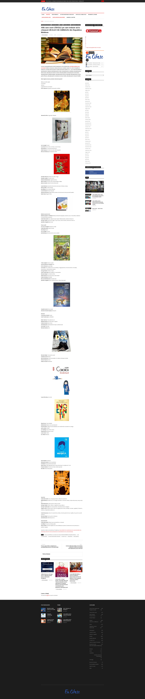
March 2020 (87, 117)
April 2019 (87, 137)
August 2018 (87, 152)
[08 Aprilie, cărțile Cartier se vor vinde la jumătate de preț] (43, 610)
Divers (90, 624)
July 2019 (87, 132)
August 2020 (87, 108)
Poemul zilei (91, 627)
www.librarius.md (69, 530)
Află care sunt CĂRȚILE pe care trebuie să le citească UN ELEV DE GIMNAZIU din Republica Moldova (60, 534)
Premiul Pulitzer (92, 617)
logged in (48, 595)
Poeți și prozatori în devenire (94, 642)
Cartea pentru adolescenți (59, 17)
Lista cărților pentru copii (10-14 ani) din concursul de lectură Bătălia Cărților (97, 195)
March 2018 (87, 161)
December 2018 (88, 144)
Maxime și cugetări (71, 17)
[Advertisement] (80, 642)
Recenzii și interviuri (93, 662)
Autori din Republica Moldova (67, 14)
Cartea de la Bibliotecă (93, 621)
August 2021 (87, 90)
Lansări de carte (92, 632)
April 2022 (87, 83)
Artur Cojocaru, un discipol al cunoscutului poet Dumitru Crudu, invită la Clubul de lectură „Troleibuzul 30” (65, 1)
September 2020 (88, 106)
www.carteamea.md (54, 531)
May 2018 (87, 157)
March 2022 (87, 85)
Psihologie (91, 659)
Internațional (91, 630)
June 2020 (87, 112)
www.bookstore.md (62, 531)
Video (90, 668)
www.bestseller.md (77, 530)
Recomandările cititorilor (94, 664)
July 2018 (87, 154)
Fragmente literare (92, 14)
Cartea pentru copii (46, 17)
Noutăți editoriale (92, 638)
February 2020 (88, 119)
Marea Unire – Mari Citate (97, 208)
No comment (59, 34)
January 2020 (87, 121)
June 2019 (87, 134)
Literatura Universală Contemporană (98, 655)
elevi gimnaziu (70, 536)
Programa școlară (92, 609)
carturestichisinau (69, 531)
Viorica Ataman (45, 34)
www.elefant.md (63, 530)
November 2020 (88, 103)
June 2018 (87, 155)
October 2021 (87, 86)
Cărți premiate (55, 14)
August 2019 (87, 130)
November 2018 (88, 146)
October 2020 (87, 104)
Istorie (90, 650)
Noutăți (48, 14)
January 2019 (87, 143)
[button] (102, 1)
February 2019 (88, 141)
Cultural (90, 620)
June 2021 (87, 94)
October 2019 (87, 126)
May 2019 (87, 135)
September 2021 (88, 88)
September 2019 (88, 128)
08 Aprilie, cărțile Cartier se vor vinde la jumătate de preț (51, 609)
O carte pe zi (91, 640)
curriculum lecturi (44, 536)
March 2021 (87, 99)
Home (42, 21)
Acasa (43, 14)
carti (78, 534)
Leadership (91, 652)
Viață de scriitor (92, 666)
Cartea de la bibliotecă (81, 14)
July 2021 (87, 92)
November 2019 (88, 124)
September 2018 (88, 150)
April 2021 (87, 97)
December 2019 (88, 123)
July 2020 (87, 110)
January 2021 (87, 101)
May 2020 (87, 114)
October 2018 (87, 148)
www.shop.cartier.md (45, 531)
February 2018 (88, 163)
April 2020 (87, 115)
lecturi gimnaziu (76, 536)
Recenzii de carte (92, 644)
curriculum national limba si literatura (54, 536)
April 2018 (87, 159)
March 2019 (87, 139)
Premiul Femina (92, 615)
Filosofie (91, 648)
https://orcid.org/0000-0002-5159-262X (93, 47)
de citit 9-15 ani (64, 536)
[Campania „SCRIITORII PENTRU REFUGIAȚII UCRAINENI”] (43, 615)
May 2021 (87, 95)
